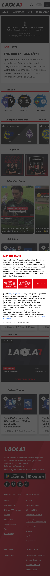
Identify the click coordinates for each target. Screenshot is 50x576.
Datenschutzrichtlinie (21, 322)
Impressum (7, 322)
